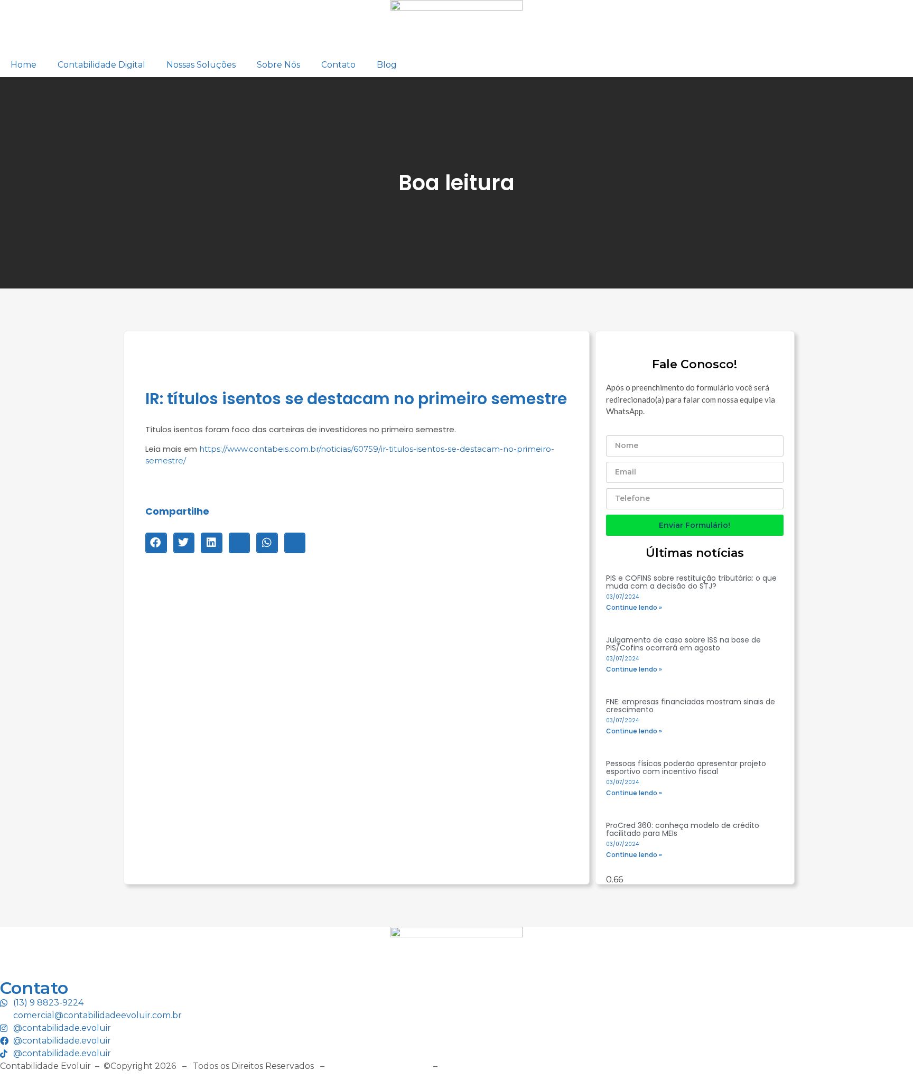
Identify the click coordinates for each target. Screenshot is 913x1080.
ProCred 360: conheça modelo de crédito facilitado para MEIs (682, 829)
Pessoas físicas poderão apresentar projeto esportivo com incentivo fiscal (686, 767)
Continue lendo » (634, 607)
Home (23, 65)
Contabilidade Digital (101, 65)
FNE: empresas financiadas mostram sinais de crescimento (690, 705)
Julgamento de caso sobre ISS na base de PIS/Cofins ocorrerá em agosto (683, 644)
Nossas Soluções (201, 65)
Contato (338, 65)
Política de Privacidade (379, 1066)
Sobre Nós (278, 65)
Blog (387, 65)
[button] (156, 543)
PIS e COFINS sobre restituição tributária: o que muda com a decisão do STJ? (691, 582)
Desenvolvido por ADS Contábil (509, 1066)
